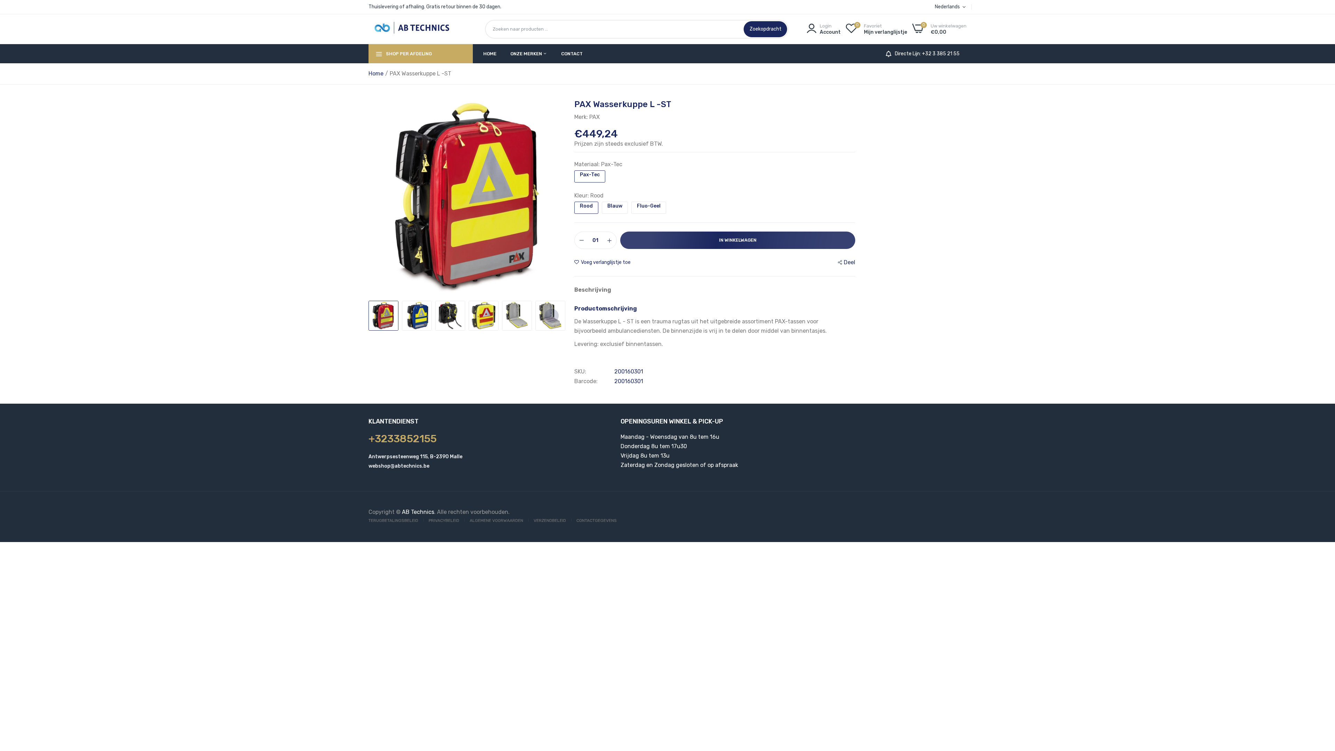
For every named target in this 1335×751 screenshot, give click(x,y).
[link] (1321, 700)
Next (552, 316)
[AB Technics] (412, 29)
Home (489, 53)
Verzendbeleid (550, 520)
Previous (384, 316)
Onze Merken (526, 53)
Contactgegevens (596, 520)
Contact (572, 53)
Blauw (614, 206)
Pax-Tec (590, 175)
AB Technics (418, 512)
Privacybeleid (444, 520)
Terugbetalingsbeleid (393, 520)
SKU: (580, 372)
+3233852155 (403, 439)
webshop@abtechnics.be (399, 466)
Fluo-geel (649, 206)
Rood (586, 206)
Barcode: (586, 381)
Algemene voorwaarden (496, 520)
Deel (849, 262)
